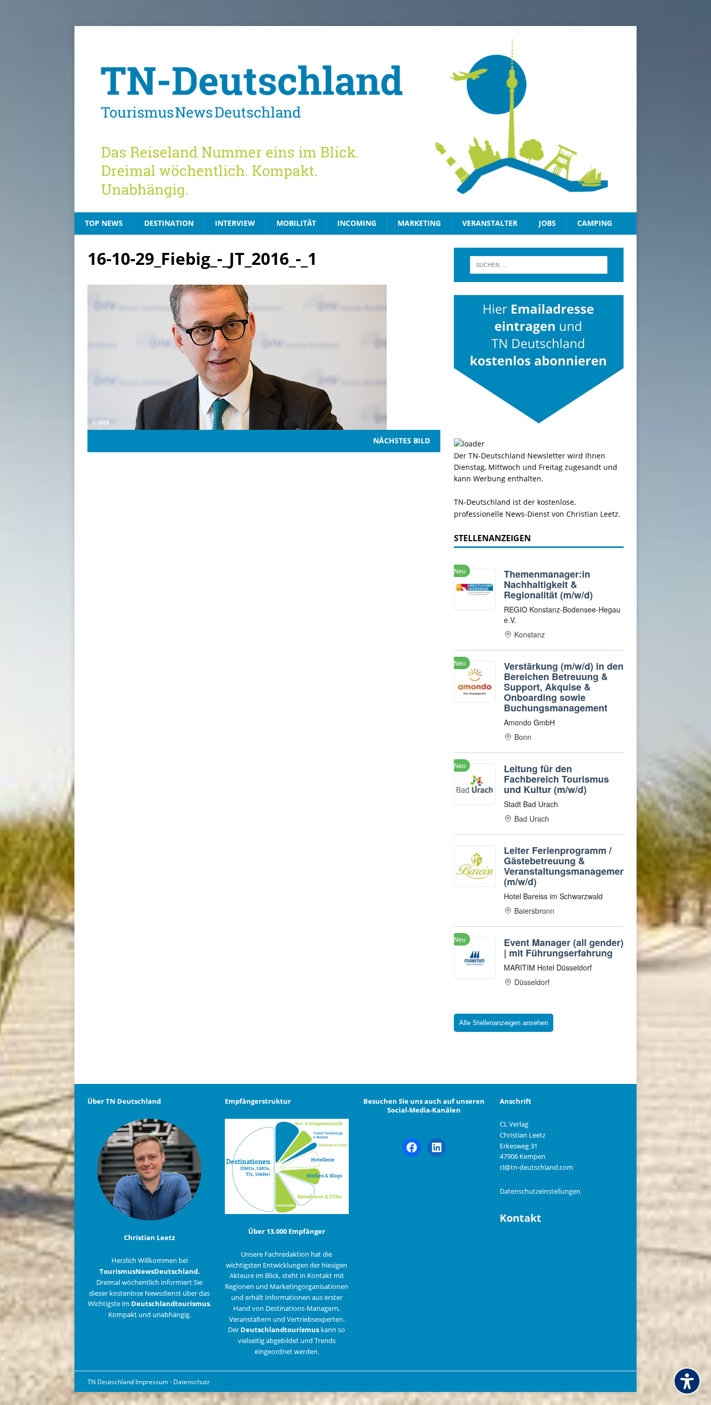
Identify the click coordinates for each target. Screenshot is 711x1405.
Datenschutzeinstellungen (540, 1191)
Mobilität (296, 223)
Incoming (356, 223)
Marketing (419, 223)
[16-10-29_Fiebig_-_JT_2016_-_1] (237, 424)
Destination (169, 223)
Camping (594, 223)
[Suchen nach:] (538, 265)
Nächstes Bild (401, 440)
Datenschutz (191, 1381)
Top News (104, 223)
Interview (235, 223)
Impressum (152, 1381)
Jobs (547, 223)
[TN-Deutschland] (355, 119)
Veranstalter (489, 223)
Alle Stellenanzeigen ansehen (503, 1023)
